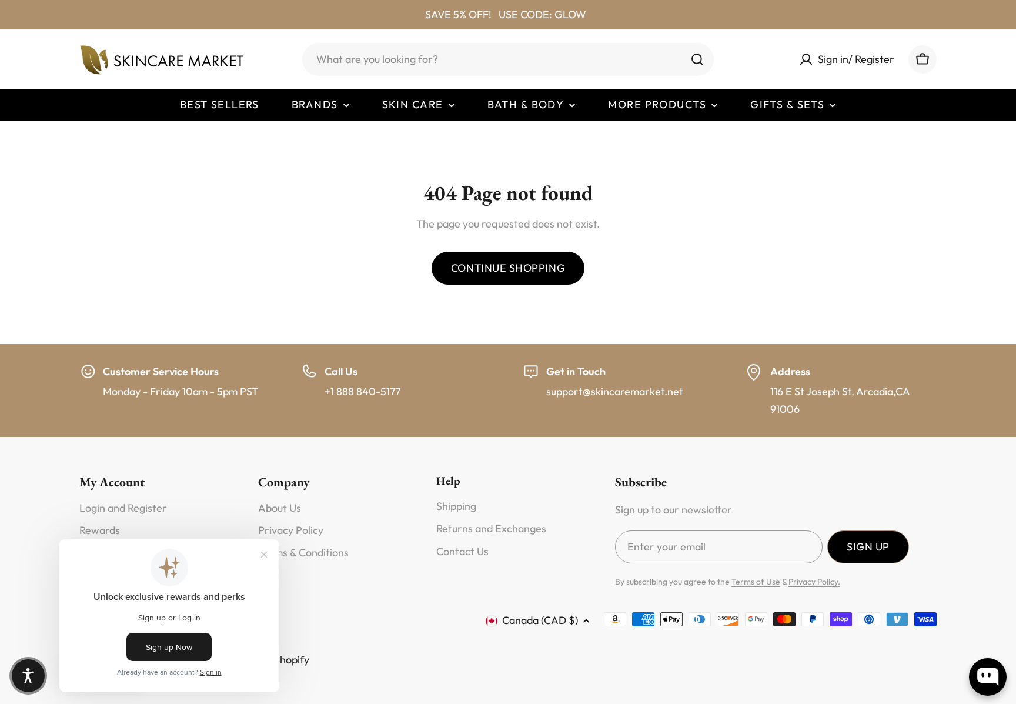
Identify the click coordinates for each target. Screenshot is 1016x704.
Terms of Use (755, 581)
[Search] (697, 59)
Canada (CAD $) (540, 620)
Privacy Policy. (814, 581)
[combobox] (508, 59)
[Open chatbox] (988, 677)
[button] (28, 676)
